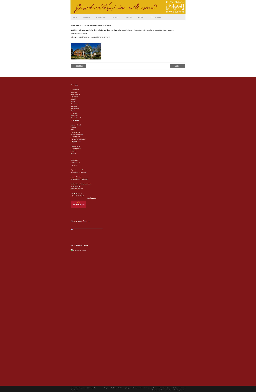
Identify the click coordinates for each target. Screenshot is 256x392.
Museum (115, 388)
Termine (73, 127)
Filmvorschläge (75, 132)
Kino (72, 130)
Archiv (73, 111)
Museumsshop (75, 137)
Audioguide (74, 115)
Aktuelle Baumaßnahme (78, 118)
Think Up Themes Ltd (82, 388)
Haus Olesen (74, 97)
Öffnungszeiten (180, 390)
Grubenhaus (147, 388)
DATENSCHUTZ (75, 163)
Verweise (73, 153)
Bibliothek (74, 106)
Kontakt (165, 390)
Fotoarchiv (74, 113)
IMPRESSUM (74, 160)
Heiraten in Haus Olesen (78, 139)
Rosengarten (75, 104)
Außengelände (75, 94)
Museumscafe (75, 90)
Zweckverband (75, 146)
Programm (107, 388)
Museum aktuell (76, 125)
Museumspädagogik (77, 134)
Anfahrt (73, 151)
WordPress (74, 390)
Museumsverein (76, 149)
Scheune (73, 99)
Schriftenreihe (75, 108)
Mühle (73, 101)
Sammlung (74, 92)
